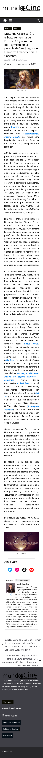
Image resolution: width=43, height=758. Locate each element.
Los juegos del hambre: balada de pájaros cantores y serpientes (21, 376)
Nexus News (31, 344)
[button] (10, 20)
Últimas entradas (22, 580)
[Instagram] (17, 570)
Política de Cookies (10, 729)
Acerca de (9, 580)
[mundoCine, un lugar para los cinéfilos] (5, 20)
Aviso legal (7, 735)
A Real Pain (23, 383)
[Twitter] (10, 570)
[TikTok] (24, 570)
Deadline (15, 127)
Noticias (8, 28)
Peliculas (17, 28)
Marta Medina (22, 60)
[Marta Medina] (10, 585)
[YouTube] (31, 570)
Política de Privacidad (11, 723)
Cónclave (9, 360)
